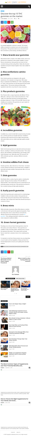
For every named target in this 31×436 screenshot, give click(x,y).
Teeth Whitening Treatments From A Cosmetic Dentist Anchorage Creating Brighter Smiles (18, 312)
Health (5, 9)
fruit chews (13, 246)
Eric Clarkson (4, 18)
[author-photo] (15, 269)
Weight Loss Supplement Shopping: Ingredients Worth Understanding (17, 353)
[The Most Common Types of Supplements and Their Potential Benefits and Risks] (15, 380)
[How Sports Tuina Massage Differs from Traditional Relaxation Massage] (15, 284)
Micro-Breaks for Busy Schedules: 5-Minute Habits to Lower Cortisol (19, 318)
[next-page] (16, 293)
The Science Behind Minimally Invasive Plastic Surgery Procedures (6, 260)
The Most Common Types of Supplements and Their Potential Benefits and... (14, 365)
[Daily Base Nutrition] (15, 2)
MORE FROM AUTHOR (20, 278)
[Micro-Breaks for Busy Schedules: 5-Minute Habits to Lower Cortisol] (4, 320)
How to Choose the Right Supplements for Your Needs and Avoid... (14, 400)
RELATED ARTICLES (10, 278)
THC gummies (25, 246)
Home (2, 9)
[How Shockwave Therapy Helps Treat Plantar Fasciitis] (25, 284)
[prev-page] (14, 293)
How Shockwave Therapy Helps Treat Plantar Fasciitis (24, 289)
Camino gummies (7, 246)
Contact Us (13, 432)
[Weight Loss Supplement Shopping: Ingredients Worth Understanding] (4, 354)
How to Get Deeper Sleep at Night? (4, 289)
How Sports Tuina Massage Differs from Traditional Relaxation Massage (15, 290)
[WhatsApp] (12, 22)
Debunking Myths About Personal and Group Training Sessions (18, 346)
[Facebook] (2, 22)
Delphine (2, 367)
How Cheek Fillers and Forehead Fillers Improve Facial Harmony (18, 325)
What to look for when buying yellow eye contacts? (24, 259)
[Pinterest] (8, 22)
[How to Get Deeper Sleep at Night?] (5, 284)
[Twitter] (5, 22)
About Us (18, 432)
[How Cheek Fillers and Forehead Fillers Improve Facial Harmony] (4, 327)
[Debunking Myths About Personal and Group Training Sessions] (4, 348)
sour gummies (19, 246)
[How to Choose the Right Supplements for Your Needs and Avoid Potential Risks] (15, 415)
